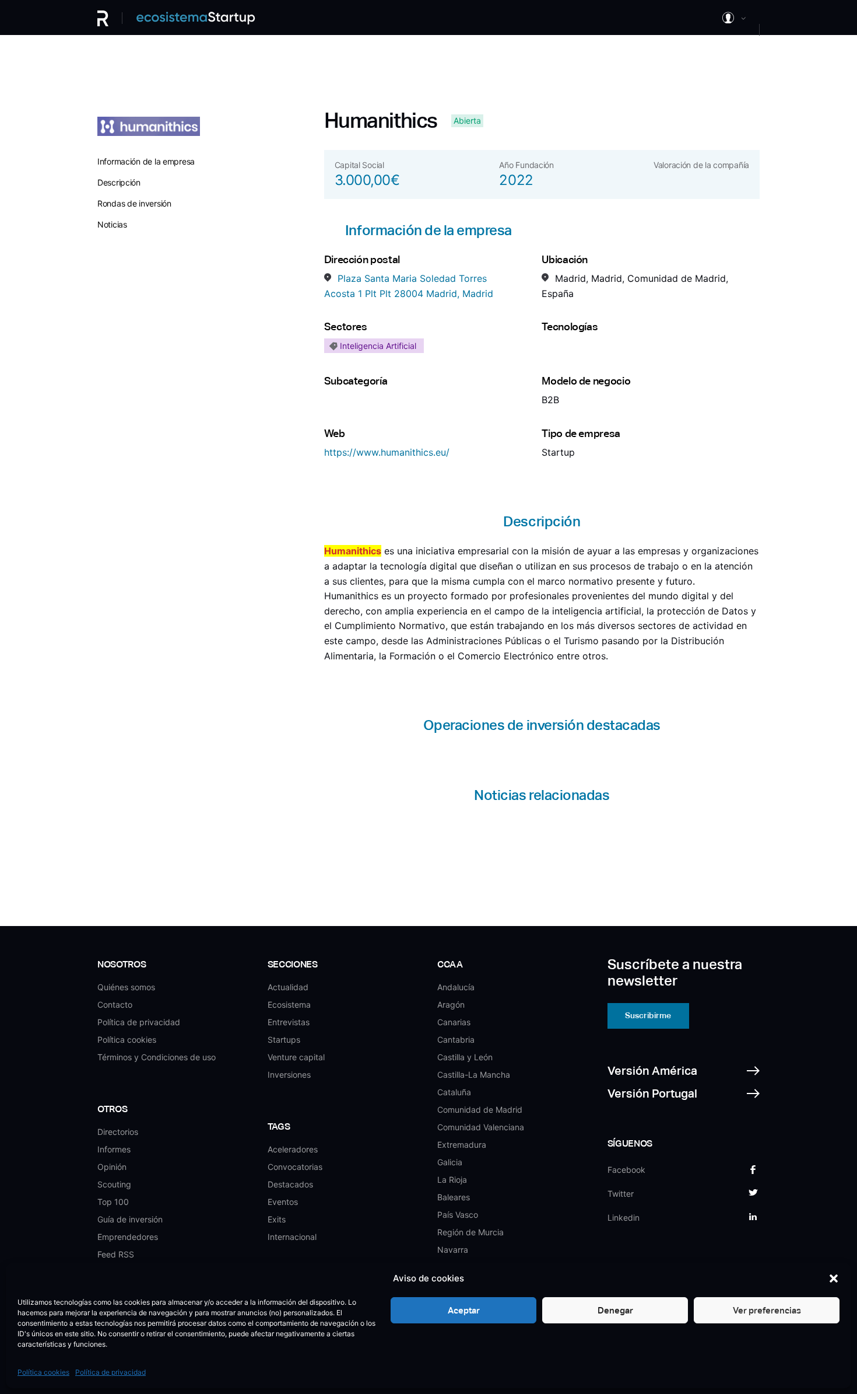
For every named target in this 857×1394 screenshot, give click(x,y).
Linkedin (623, 1217)
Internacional (292, 1237)
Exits (277, 1219)
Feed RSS (115, 1254)
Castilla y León (465, 1057)
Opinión (112, 1167)
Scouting (114, 1184)
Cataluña (454, 1092)
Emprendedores (127, 1237)
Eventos (283, 1202)
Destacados (290, 1184)
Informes (114, 1149)
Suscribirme (648, 1015)
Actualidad (288, 987)
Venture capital (296, 1057)
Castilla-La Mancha (473, 1074)
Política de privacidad (110, 1372)
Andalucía (456, 987)
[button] (834, 1278)
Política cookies (43, 1372)
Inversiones (289, 1074)
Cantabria (456, 1039)
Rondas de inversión (134, 203)
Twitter (620, 1194)
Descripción (119, 182)
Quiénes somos (126, 987)
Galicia (449, 1162)
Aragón (451, 1004)
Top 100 (113, 1202)
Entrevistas (289, 1022)
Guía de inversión (130, 1219)
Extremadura (461, 1145)
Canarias (453, 1022)
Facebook (626, 1170)
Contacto (114, 1004)
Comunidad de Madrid (479, 1109)
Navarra (452, 1250)
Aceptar (464, 1310)
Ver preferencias (767, 1310)
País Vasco (457, 1215)
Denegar (615, 1310)
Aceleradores (293, 1149)
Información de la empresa (146, 161)
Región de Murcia (470, 1232)
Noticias (112, 224)
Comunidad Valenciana (480, 1127)
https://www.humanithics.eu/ (386, 452)
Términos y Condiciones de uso (156, 1057)
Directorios (117, 1132)
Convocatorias (295, 1167)
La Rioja (452, 1180)
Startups (284, 1039)
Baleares (453, 1197)
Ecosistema (289, 1004)
